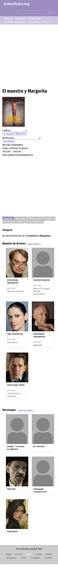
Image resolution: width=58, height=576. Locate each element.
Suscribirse (8, 141)
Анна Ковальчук (16, 385)
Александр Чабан (17, 484)
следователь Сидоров (15, 494)
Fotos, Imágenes (34, 221)
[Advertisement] (29, 56)
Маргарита (13, 393)
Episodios (20, 18)
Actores (45, 22)
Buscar (52, 12)
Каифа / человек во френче (17, 547)
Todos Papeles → (35, 244)
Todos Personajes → (26, 510)
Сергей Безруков (16, 331)
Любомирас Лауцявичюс (14, 434)
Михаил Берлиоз (16, 291)
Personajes (33, 22)
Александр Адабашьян (13, 281)
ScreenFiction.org (16, 4)
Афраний (12, 444)
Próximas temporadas (14, 22)
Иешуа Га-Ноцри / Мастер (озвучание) (17, 342)
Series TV (8, 18)
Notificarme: (8, 138)
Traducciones (34, 18)
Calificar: (6, 130)
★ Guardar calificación (14, 133)
